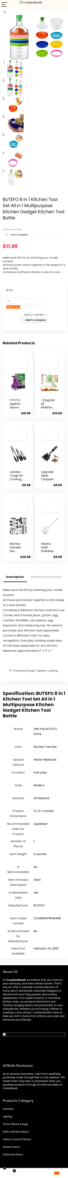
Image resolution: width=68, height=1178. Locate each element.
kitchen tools (10, 1001)
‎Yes (36, 893)
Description (15, 577)
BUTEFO (39, 905)
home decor (10, 991)
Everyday (40, 772)
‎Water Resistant (45, 760)
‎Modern (39, 785)
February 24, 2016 (46, 948)
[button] (4, 12)
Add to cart (13, 307)
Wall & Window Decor (16, 1131)
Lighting (7, 1116)
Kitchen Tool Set (45, 747)
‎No (35, 867)
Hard (37, 880)
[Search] (62, 5)
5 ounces (40, 854)
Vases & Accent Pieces (17, 1139)
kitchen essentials (35, 991)
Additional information (46, 577)
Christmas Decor (13, 1154)
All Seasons (42, 798)
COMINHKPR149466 (47, 918)
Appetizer (41, 824)
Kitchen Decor (11, 1147)
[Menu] (4, 5)
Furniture (8, 1109)
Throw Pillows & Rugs (15, 1124)
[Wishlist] (34, 1173)
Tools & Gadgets (19, 234)
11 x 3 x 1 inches (44, 811)
